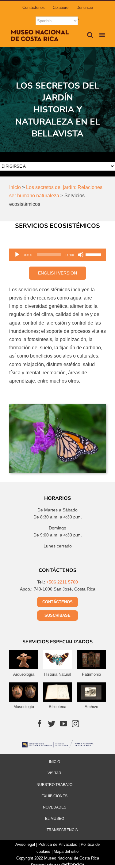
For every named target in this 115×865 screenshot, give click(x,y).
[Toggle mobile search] (90, 35)
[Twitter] (51, 723)
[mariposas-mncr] (57, 406)
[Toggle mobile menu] (102, 35)
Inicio (54, 762)
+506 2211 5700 (62, 582)
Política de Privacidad (57, 844)
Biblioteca (57, 706)
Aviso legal (25, 844)
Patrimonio (91, 674)
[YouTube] (63, 723)
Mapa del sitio (66, 851)
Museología (23, 706)
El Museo (54, 818)
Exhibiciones (54, 796)
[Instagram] (75, 723)
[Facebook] (39, 723)
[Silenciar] (81, 255)
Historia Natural (57, 674)
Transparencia (62, 830)
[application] (57, 255)
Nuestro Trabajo (54, 785)
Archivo (91, 706)
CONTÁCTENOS (57, 602)
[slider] (94, 254)
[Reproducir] (17, 255)
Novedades (54, 807)
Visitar (54, 773)
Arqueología (23, 674)
